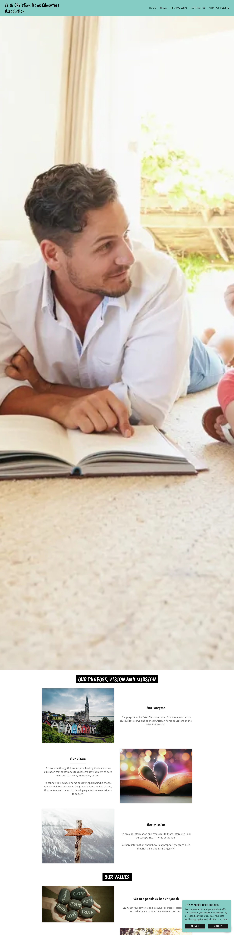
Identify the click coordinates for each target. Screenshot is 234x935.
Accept (218, 926)
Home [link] (152, 8)
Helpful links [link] (179, 8)
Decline (195, 926)
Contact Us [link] (198, 8)
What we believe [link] (219, 8)
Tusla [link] (163, 8)
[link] (36, 12)
